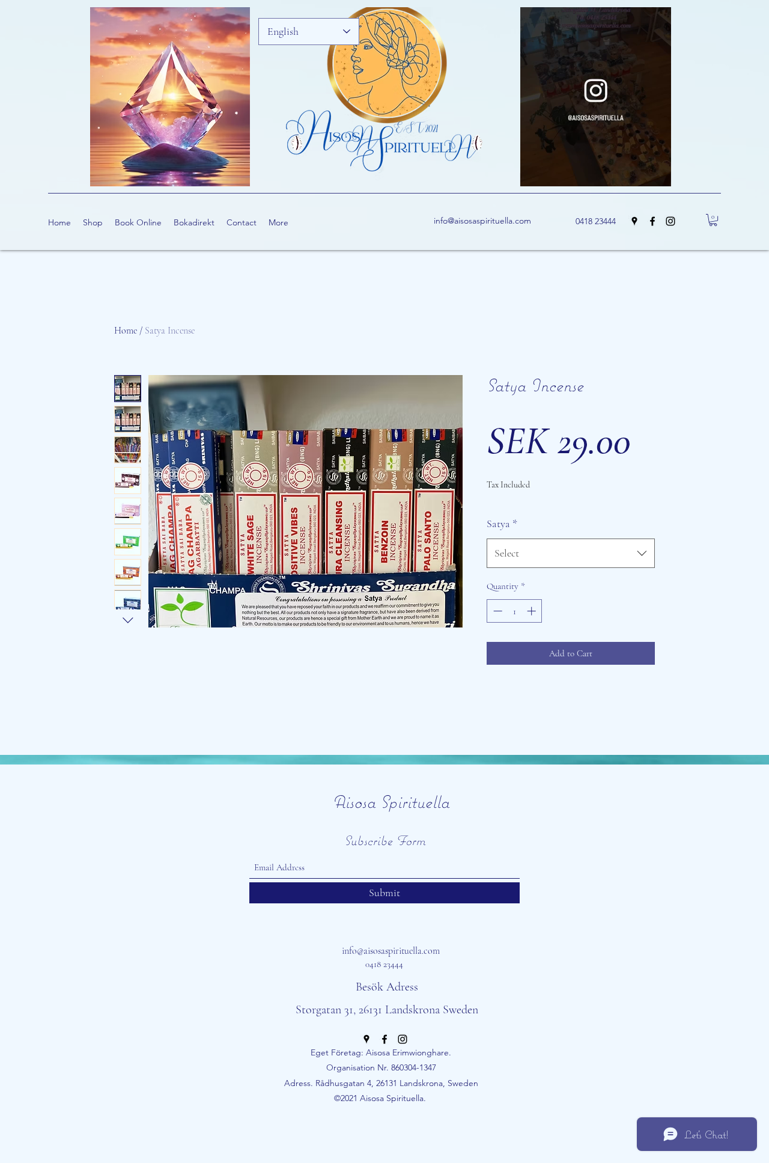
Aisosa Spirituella (390, 801)
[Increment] (532, 611)
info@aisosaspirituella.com (482, 220)
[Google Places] (634, 221)
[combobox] (571, 554)
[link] (713, 220)
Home (125, 331)
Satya (502, 523)
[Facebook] (652, 221)
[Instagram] (670, 221)
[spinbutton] (514, 611)
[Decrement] (496, 611)
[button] (655, 173)
